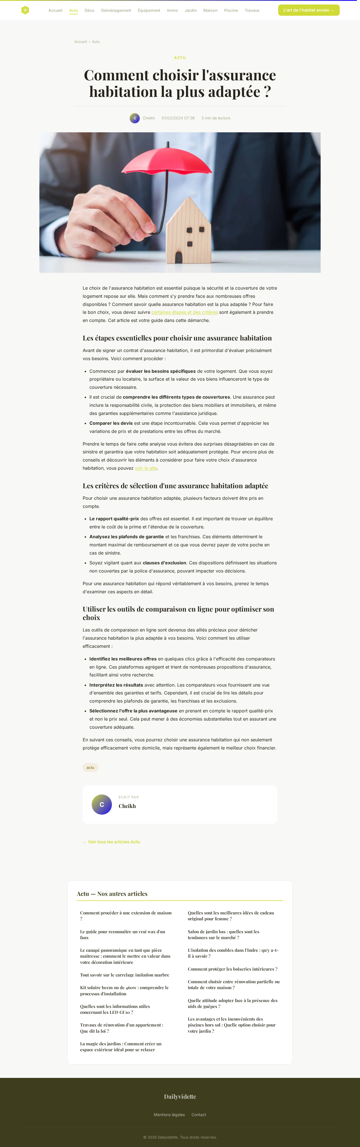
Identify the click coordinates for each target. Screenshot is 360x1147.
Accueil (55, 10)
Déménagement (116, 10)
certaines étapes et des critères (185, 312)
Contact (199, 1114)
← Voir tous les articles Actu (111, 841)
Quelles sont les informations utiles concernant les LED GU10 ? (115, 1009)
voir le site (146, 468)
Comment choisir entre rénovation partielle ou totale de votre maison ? (234, 984)
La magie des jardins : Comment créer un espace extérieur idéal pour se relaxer (120, 1046)
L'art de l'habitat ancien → (309, 10)
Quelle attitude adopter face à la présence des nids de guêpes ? (233, 1003)
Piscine (231, 10)
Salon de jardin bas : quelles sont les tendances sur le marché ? (223, 934)
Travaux (252, 10)
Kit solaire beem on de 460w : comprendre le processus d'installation (124, 990)
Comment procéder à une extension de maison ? (126, 915)
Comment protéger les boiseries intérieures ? (232, 969)
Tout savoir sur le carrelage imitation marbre (124, 975)
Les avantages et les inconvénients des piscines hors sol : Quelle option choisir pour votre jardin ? (232, 1025)
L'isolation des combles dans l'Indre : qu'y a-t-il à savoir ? (233, 953)
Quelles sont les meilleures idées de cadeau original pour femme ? (231, 915)
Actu (73, 10)
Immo (172, 10)
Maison (210, 10)
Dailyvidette (180, 1096)
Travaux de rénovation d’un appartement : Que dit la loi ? (121, 1028)
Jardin (191, 10)
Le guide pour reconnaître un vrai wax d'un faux (122, 934)
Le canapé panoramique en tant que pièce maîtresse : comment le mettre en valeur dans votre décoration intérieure (125, 956)
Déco (89, 10)
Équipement (149, 10)
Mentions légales (169, 1114)
